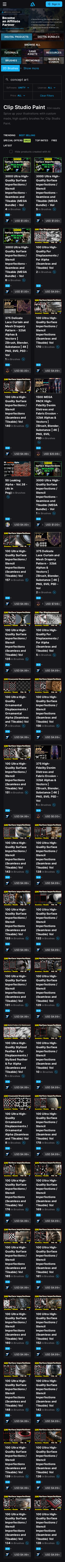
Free (54, 140)
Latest (7, 145)
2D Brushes (10, 68)
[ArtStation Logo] (32, 4)
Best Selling (27, 135)
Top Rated (41, 140)
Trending (9, 135)
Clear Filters (47, 95)
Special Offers (16, 140)
